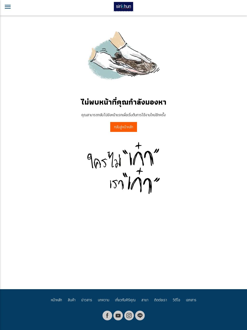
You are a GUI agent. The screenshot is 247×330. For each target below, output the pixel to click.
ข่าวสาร (86, 300)
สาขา (144, 300)
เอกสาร (191, 300)
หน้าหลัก (56, 300)
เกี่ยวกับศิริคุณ (125, 300)
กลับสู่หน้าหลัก (123, 127)
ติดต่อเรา (160, 300)
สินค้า (71, 300)
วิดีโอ (176, 300)
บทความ (103, 300)
